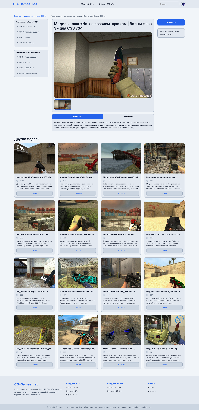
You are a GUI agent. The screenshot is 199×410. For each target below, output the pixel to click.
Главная (17, 16)
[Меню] (4, 3)
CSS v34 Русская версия (27, 57)
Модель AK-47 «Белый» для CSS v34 (33, 177)
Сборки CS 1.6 (87, 4)
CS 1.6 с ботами (23, 37)
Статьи (151, 387)
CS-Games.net (25, 4)
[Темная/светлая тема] (183, 4)
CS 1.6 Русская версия (26, 26)
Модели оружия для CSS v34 (35, 16)
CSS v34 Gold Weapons (27, 73)
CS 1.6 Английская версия (28, 32)
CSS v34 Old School (25, 68)
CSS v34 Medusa (24, 62)
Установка (128, 117)
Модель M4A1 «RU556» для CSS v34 (77, 234)
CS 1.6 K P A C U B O (25, 43)
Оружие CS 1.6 (72, 391)
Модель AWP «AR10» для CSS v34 (119, 291)
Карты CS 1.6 (71, 394)
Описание (77, 117)
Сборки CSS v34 (106, 4)
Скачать (171, 22)
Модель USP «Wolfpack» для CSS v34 (120, 177)
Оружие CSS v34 (114, 391)
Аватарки (152, 391)
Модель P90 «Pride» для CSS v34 (118, 234)
